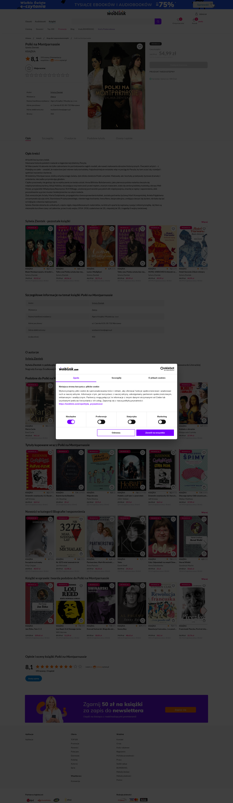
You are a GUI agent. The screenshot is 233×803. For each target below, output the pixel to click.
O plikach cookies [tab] (156, 378)
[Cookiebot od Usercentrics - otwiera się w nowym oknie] (162, 369)
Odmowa (116, 433)
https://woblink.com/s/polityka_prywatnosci (81, 404)
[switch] (101, 422)
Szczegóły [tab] (116, 378)
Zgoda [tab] (76, 378)
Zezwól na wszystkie (155, 433)
